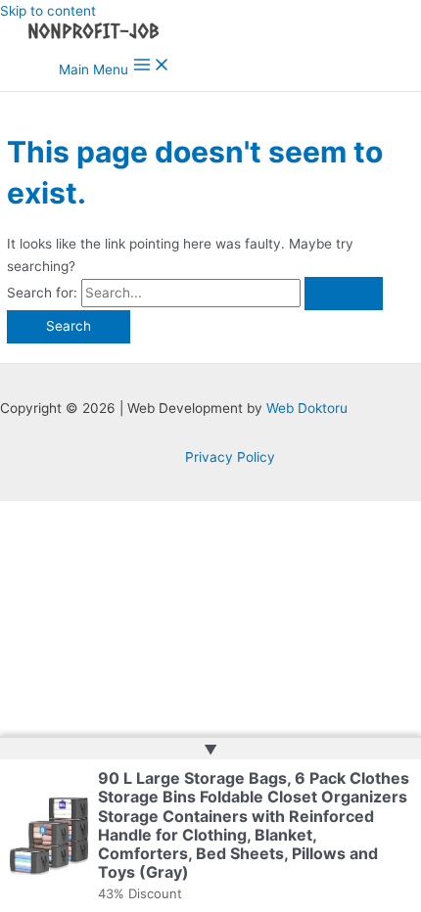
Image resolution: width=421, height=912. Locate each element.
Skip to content (48, 11)
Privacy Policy (230, 457)
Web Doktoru (307, 408)
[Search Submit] (343, 293)
